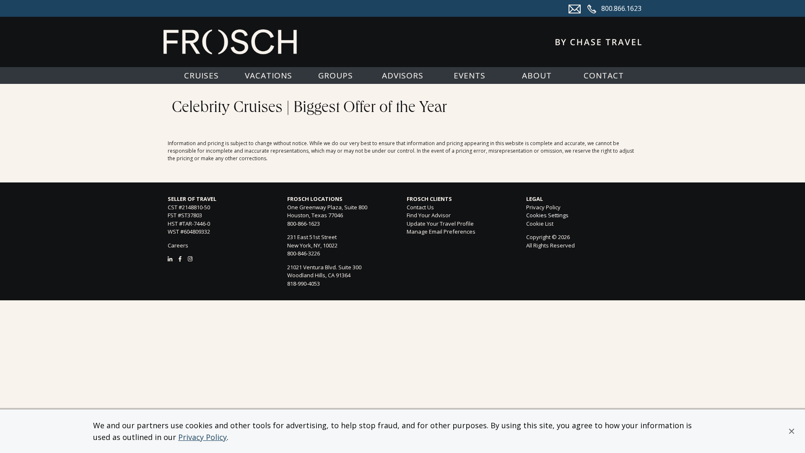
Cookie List (539, 223)
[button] (791, 431)
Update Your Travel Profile (440, 223)
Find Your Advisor (429, 215)
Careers (178, 245)
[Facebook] (180, 259)
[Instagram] (190, 259)
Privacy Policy (202, 437)
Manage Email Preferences (441, 231)
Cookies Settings (547, 215)
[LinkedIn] (170, 259)
